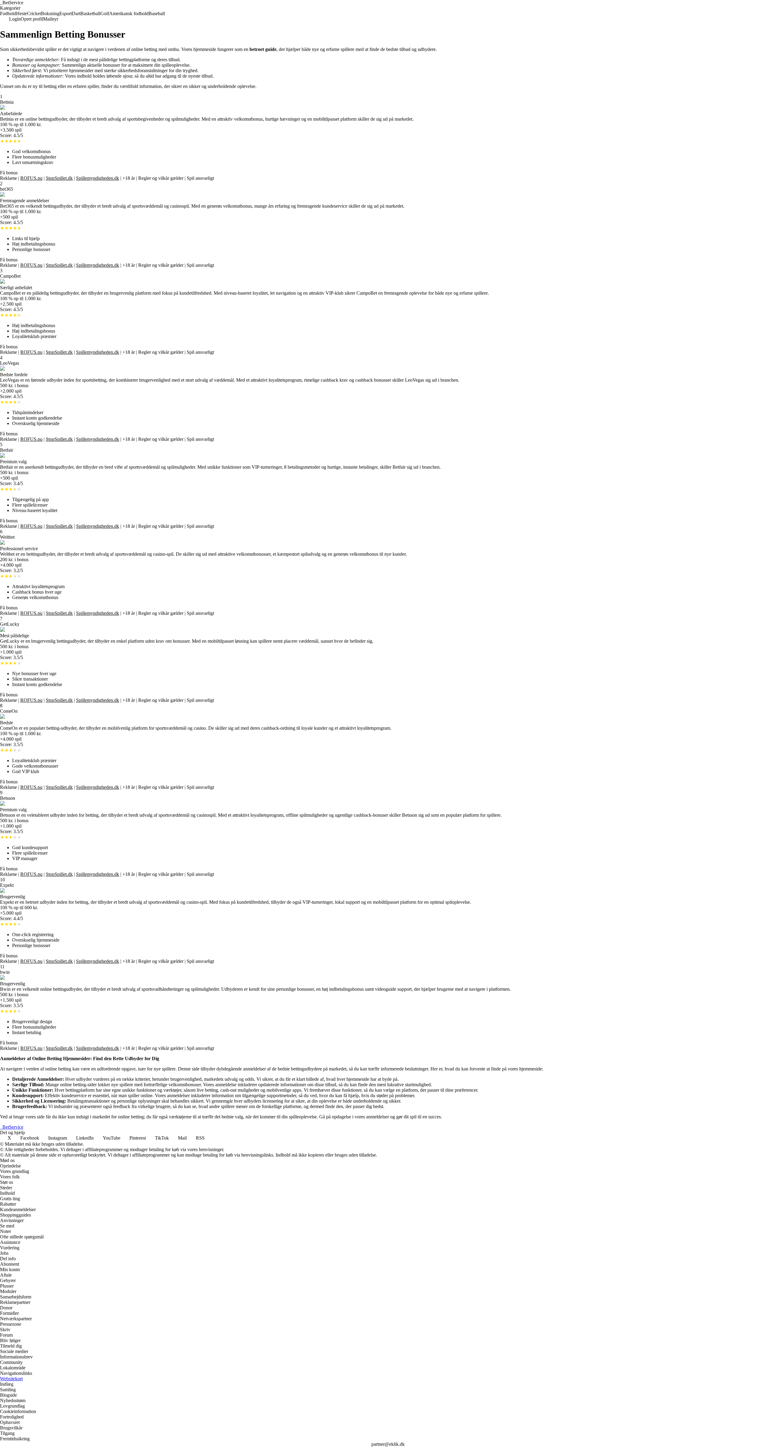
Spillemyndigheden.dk (97, 178)
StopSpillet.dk (59, 178)
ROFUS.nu (31, 178)
